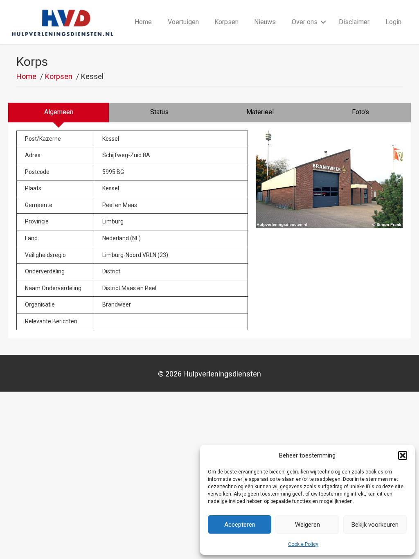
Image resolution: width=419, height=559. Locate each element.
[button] (403, 455)
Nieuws (265, 22)
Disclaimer (354, 22)
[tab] (58, 112)
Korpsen (226, 22)
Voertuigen (183, 22)
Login (393, 22)
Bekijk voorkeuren (375, 524)
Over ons (305, 22)
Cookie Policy (303, 544)
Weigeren (307, 524)
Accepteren (239, 524)
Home (143, 22)
